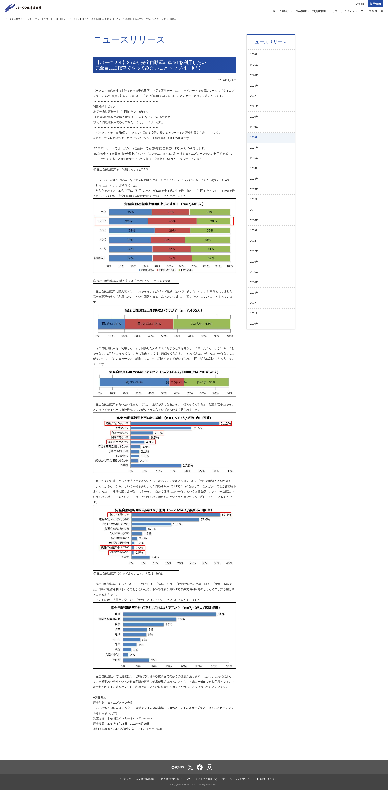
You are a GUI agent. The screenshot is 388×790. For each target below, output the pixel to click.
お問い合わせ (267, 779)
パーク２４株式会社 (23, 8)
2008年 (254, 240)
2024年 (254, 75)
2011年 (254, 209)
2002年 (254, 302)
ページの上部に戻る (379, 752)
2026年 (254, 54)
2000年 (254, 323)
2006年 (254, 261)
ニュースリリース (268, 42)
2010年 (254, 220)
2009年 (254, 230)
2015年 (254, 168)
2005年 (254, 272)
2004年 (254, 282)
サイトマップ (123, 779)
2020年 (254, 116)
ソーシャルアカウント (242, 779)
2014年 (254, 178)
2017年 (254, 147)
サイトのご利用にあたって (210, 779)
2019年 (254, 127)
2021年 (254, 106)
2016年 (254, 158)
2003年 (254, 292)
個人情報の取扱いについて (175, 779)
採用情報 (375, 3)
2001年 (254, 313)
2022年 (254, 96)
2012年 (254, 199)
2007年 (254, 251)
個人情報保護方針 (146, 779)
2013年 (254, 189)
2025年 (254, 65)
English (359, 3)
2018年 (254, 137)
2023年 (254, 85)
